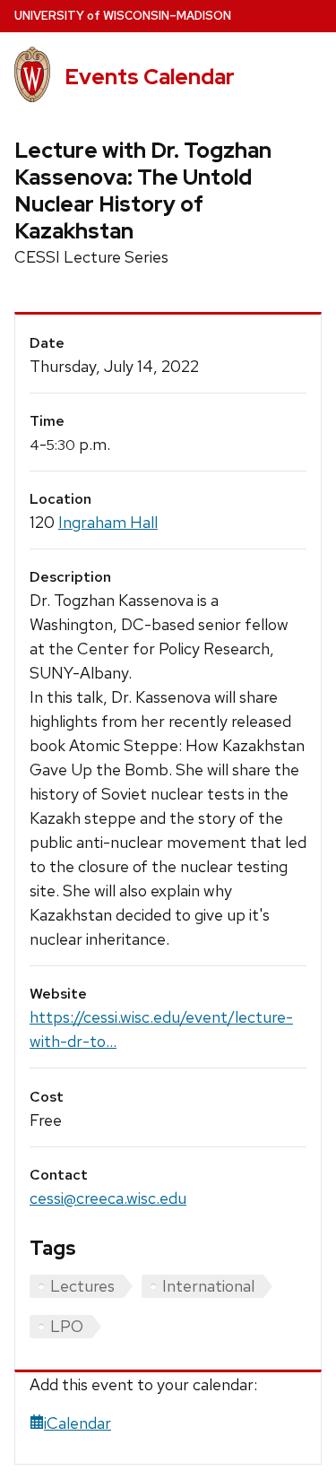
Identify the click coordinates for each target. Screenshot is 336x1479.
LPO (66, 1326)
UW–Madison (122, 15)
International (208, 1286)
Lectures (82, 1286)
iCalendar (77, 1423)
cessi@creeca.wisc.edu (108, 1198)
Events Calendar (150, 77)
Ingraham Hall (108, 522)
